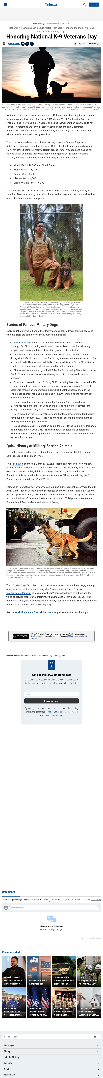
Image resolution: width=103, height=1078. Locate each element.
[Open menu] (5, 4)
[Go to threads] (23, 44)
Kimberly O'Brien (14, 44)
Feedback (97, 938)
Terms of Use (51, 712)
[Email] (84, 44)
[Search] (84, 5)
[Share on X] (80, 44)
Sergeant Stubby (22, 342)
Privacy (90, 938)
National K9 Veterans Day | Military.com (32, 612)
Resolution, (17, 463)
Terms (84, 938)
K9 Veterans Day (38, 24)
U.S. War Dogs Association (25, 585)
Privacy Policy (67, 712)
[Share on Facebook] (75, 44)
